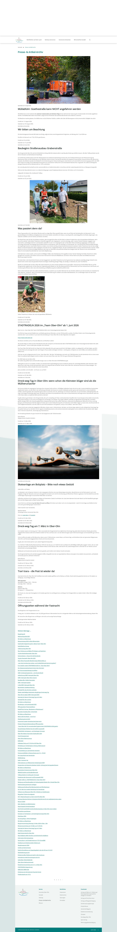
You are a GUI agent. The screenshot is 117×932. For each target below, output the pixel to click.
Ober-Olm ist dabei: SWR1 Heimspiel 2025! (28, 695)
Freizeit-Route (84, 906)
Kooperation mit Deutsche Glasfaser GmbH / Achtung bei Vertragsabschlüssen (38, 765)
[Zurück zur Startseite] (19, 39)
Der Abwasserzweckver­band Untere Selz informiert (31, 668)
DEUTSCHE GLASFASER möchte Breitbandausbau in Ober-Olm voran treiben (37, 809)
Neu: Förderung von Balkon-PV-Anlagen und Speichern (32, 651)
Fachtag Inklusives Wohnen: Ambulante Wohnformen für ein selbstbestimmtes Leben (39, 799)
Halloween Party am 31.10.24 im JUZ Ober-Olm (29, 743)
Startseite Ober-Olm (44, 892)
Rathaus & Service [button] (50, 40)
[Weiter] (62, 880)
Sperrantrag (84, 920)
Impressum (63, 892)
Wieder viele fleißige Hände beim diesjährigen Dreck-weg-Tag (33, 692)
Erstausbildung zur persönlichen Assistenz (29, 750)
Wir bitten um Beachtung (24, 639)
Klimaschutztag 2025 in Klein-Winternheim (28, 641)
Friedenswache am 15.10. (24, 874)
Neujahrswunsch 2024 (23, 845)
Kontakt (41, 895)
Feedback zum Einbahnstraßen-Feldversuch (29, 843)
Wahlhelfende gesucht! (24, 852)
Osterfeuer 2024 (22, 816)
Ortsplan (83, 914)
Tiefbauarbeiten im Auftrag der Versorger (28, 775)
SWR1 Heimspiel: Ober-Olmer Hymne (27, 678)
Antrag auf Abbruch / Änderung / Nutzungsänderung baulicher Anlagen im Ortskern (89, 894)
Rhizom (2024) (21, 801)
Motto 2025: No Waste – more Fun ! (27, 716)
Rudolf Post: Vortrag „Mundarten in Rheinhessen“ (30, 709)
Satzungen (62, 897)
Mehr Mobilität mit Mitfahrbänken (26, 804)
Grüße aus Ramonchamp (24, 847)
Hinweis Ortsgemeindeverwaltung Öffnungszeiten (30, 724)
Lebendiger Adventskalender (25, 860)
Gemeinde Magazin (86, 909)
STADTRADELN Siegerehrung (25, 867)
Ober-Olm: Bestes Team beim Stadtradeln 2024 (30, 733)
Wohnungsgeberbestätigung (88, 922)
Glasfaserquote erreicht (24, 719)
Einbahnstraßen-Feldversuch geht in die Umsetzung (31, 855)
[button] (90, 39)
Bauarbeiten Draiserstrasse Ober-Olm (27, 770)
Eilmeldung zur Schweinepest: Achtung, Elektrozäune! (31, 746)
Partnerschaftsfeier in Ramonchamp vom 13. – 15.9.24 (31, 753)
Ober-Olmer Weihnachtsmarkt (25, 862)
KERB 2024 (20, 741)
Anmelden (62, 900)
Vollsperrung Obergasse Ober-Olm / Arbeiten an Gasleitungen (33, 792)
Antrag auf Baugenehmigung (88, 901)
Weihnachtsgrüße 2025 (24, 636)
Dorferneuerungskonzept (87, 903)
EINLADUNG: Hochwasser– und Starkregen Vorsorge (31, 731)
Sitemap (41, 897)
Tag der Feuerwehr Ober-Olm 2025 (26, 658)
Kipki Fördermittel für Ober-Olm (26, 833)
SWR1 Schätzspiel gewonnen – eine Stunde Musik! (30, 673)
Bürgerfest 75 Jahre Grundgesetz (26, 794)
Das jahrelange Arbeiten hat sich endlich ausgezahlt (31, 729)
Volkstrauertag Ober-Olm (24, 648)
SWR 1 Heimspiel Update (24, 682)
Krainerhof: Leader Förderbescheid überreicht (29, 721)
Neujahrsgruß (21, 634)
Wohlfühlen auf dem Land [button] (34, 40)
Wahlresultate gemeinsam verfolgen (27, 784)
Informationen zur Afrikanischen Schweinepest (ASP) (31, 763)
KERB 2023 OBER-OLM (23, 869)
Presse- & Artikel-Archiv (45, 900)
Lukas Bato (25, 515)
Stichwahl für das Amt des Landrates (27, 690)
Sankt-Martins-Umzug (23, 646)
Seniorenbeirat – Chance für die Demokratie (29, 656)
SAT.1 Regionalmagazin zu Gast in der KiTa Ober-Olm (31, 796)
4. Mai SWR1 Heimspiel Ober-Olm (26, 685)
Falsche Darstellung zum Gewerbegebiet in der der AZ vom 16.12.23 (35, 850)
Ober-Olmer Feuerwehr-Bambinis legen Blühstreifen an (32, 661)
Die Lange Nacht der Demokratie (26, 755)
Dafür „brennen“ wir (23, 760)
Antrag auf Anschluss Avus (87, 898)
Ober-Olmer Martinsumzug (25, 738)
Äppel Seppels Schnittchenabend (26, 806)
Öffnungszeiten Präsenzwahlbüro (26, 707)
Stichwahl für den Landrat (24, 699)
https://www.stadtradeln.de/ (25, 337)
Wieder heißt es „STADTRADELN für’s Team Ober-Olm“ (31, 780)
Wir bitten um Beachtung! (24, 830)
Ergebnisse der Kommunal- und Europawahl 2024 (30, 777)
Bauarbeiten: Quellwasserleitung (26, 687)
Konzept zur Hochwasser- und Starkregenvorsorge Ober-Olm (33, 813)
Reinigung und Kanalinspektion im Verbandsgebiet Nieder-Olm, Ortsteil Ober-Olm (38, 782)
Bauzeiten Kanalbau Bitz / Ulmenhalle (27, 712)
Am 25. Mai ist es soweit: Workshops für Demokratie (31, 789)
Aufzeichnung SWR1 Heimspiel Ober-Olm (28, 675)
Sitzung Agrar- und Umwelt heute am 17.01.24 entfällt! (31, 840)
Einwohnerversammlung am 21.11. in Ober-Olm (30, 864)
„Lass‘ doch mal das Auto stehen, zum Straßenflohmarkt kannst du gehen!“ (37, 663)
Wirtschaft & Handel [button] (80, 40)
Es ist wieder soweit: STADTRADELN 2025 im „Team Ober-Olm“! (34, 665)
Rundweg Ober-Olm (86, 917)
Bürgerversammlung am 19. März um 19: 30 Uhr (30, 826)
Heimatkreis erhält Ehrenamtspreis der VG (29, 857)
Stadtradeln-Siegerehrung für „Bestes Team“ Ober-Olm (32, 644)
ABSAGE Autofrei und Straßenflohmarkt (28, 772)
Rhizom (41, 903)
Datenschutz (63, 895)
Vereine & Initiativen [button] (65, 40)
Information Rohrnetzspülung (25, 838)
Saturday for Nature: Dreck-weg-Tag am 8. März (30, 697)
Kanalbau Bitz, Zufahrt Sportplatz (26, 680)
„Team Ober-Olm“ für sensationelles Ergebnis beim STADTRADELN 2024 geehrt (38, 726)
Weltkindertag (21, 758)
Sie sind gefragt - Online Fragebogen (27, 818)
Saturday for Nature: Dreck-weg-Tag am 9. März (30, 828)
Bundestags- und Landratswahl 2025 (27, 704)
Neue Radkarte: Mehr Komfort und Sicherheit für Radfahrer (33, 835)
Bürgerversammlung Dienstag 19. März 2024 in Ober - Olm (33, 823)
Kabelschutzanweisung (87, 911)
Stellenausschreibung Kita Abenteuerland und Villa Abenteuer (33, 787)
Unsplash (32, 515)
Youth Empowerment (23, 736)
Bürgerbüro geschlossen (24, 811)
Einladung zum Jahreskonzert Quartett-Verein (29, 872)
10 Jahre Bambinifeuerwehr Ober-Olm (27, 653)
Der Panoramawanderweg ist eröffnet (27, 670)
